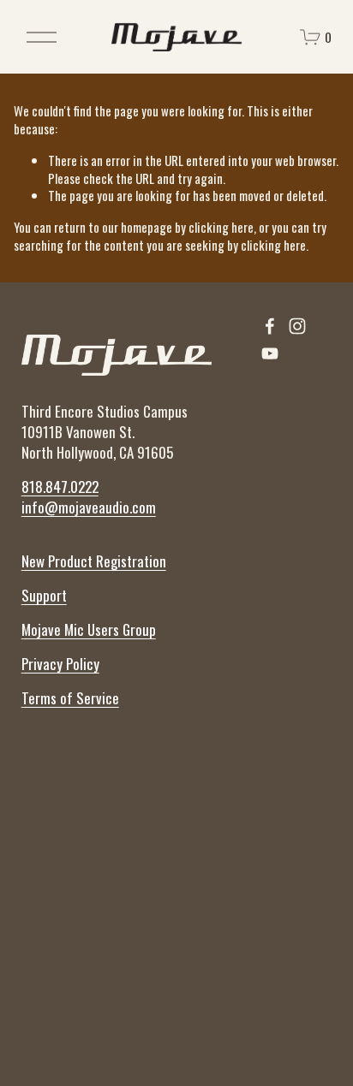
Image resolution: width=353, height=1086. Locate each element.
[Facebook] (269, 326)
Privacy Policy (60, 664)
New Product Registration (93, 561)
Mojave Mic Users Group (88, 630)
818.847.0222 (60, 487)
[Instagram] (297, 326)
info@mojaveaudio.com (88, 507)
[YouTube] (269, 353)
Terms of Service (70, 698)
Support (44, 595)
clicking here (221, 226)
